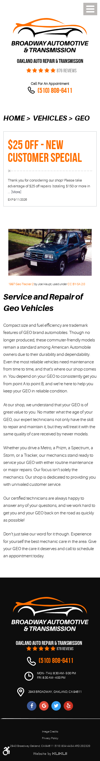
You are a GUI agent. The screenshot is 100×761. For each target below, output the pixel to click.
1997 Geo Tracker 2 (21, 284)
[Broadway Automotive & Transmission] (50, 35)
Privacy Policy (50, 738)
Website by (50, 754)
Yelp (68, 706)
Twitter (56, 706)
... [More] (14, 192)
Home (14, 118)
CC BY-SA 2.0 (76, 284)
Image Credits (50, 731)
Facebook (31, 706)
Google (44, 706)
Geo (82, 118)
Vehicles (50, 118)
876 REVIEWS (67, 70)
